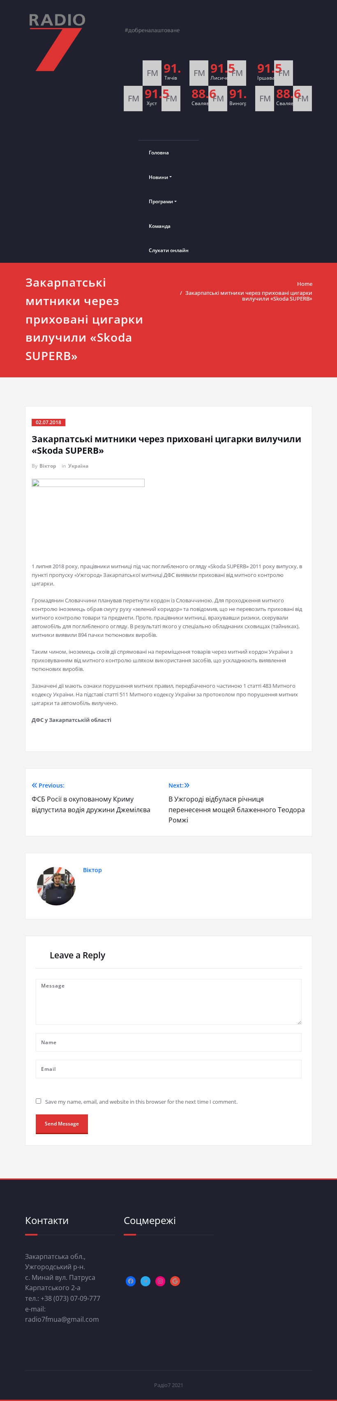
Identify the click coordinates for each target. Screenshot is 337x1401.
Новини (158, 177)
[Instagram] (160, 1281)
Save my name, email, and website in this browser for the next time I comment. (141, 1101)
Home (304, 283)
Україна (78, 465)
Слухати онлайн (169, 250)
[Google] (175, 1281)
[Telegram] (145, 1281)
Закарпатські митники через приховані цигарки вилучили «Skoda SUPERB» (248, 295)
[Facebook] (131, 1281)
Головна (159, 152)
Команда (160, 226)
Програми (161, 201)
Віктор (47, 465)
